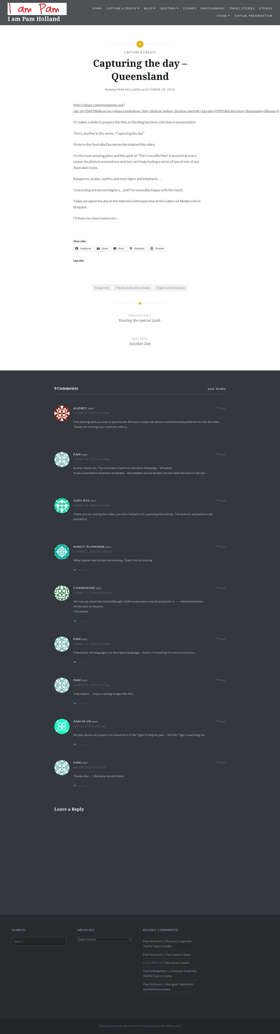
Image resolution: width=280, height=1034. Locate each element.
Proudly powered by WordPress (118, 1026)
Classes (189, 8)
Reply (222, 408)
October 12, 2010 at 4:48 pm (91, 643)
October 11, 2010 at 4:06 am (91, 505)
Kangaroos (101, 287)
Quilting (167, 8)
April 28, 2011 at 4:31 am (89, 726)
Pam (77, 454)
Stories (265, 8)
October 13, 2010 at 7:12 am (91, 685)
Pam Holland (129, 89)
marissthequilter (154, 971)
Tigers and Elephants (171, 287)
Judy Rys (81, 500)
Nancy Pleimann (88, 546)
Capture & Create (121, 8)
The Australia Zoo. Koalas (132, 287)
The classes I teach (178, 954)
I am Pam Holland (34, 19)
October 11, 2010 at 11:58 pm (92, 551)
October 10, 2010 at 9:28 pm (91, 459)
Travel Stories (242, 8)
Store (222, 15)
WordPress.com (170, 1026)
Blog (148, 8)
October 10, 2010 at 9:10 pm (91, 413)
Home (97, 8)
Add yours (217, 388)
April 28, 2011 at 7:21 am (89, 767)
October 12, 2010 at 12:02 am (92, 592)
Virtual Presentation (253, 15)
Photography (212, 8)
